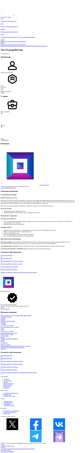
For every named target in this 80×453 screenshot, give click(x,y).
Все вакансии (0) (11, 188)
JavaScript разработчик (7, 255)
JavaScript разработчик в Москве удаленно (12, 261)
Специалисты (9, 46)
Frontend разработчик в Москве (9, 269)
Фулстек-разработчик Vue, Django (10, 327)
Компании (31, 46)
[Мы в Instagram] (12, 441)
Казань (12, 334)
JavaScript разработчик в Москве (9, 266)
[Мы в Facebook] (36, 429)
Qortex (2, 328)
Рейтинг (36, 46)
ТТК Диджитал (5, 334)
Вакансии (3, 46)
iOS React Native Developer (8, 321)
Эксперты (25, 46)
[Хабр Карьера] (7, 15)
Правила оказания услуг (10, 412)
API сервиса (7, 404)
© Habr (2, 444)
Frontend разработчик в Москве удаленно (11, 264)
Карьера (8, 451)
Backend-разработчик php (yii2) (9, 333)
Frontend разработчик (6, 258)
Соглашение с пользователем (11, 411)
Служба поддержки (9, 405)
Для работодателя (8, 402)
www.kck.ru (4, 188)
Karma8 (3, 340)
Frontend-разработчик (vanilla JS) (9, 338)
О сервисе (6, 379)
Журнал (45, 46)
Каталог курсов (8, 385)
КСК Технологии (44, 185)
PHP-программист (5, 344)
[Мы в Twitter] (12, 429)
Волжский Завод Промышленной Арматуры (12, 346)
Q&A (4, 451)
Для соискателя (8, 401)
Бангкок (9, 317)
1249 (11, 443)
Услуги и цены (8, 380)
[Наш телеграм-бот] (59, 441)
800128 (20, 443)
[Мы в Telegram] (36, 441)
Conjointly (3, 317)
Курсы (12, 451)
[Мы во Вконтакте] (59, 429)
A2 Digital (3, 322)
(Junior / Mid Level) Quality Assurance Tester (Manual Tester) (16, 315)
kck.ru (2, 307)
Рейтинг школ (7, 394)
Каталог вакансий (8, 383)
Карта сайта (7, 386)
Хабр (2, 451)
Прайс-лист (7, 413)
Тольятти (27, 346)
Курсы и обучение (18, 46)
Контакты (6, 387)
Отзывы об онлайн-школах (11, 393)
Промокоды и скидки (9, 396)
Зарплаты (40, 46)
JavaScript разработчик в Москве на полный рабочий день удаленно (19, 272)
